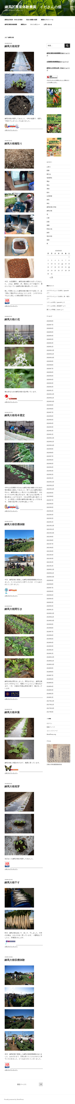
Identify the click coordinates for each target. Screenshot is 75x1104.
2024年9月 (50, 405)
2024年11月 (50, 398)
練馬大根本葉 (12, 712)
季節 (48, 181)
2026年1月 (50, 346)
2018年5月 (50, 682)
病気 (48, 199)
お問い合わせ (48, 24)
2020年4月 (50, 598)
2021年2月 (50, 562)
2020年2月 (50, 606)
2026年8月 (50, 321)
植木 (48, 192)
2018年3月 (50, 690)
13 (62, 264)
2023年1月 (50, 478)
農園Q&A (24, 24)
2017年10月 (50, 708)
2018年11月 (50, 661)
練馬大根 (49, 210)
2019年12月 (50, 613)
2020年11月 (50, 573)
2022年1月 (50, 522)
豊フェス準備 (51, 309)
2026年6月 (50, 328)
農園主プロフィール (47, 19)
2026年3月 (50, 339)
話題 (48, 221)
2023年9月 (50, 449)
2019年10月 (50, 620)
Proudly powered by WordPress (14, 1099)
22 (69, 267)
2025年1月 (50, 390)
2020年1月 (50, 609)
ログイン (49, 723)
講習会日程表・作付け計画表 (13, 19)
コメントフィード (52, 731)
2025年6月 (50, 372)
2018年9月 (50, 668)
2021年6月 (50, 547)
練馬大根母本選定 (14, 415)
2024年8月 (50, 409)
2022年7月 (50, 500)
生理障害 (49, 196)
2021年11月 (50, 529)
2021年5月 (50, 551)
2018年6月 (50, 679)
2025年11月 (50, 354)
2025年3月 (50, 383)
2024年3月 (50, 427)
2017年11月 (50, 704)
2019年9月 (50, 624)
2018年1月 (50, 697)
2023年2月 (50, 474)
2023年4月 (50, 467)
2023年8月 (50, 452)
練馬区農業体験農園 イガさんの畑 (33, 7)
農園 (48, 225)
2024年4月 (50, 423)
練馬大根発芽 (12, 46)
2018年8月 (50, 672)
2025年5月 (50, 376)
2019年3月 (50, 646)
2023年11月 (50, 441)
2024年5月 (50, 419)
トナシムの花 (51, 302)
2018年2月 (50, 693)
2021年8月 (50, 540)
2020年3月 (50, 602)
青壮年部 (49, 236)
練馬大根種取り (13, 143)
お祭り (49, 167)
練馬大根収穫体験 (14, 524)
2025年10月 (50, 357)
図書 (48, 170)
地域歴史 (49, 178)
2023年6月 (50, 460)
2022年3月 (50, 514)
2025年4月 (50, 379)
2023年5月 (50, 463)
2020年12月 (50, 569)
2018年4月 (50, 686)
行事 (48, 218)
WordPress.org (51, 734)
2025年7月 (50, 368)
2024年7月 (50, 412)
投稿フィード (51, 727)
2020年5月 (50, 595)
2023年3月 (50, 471)
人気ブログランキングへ (11, 130)
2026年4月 (50, 335)
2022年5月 (50, 507)
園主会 (49, 174)
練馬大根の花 (12, 319)
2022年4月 (50, 511)
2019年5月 (50, 639)
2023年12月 (50, 438)
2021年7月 (50, 544)
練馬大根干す (12, 882)
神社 (48, 203)
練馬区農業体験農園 (11, 24)
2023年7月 (50, 456)
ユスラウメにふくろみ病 (54, 290)
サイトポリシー (35, 24)
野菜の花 (49, 229)
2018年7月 (50, 675)
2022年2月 (50, 518)
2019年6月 (50, 635)
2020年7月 (50, 587)
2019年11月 (50, 617)
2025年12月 (50, 350)
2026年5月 (50, 332)
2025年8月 (50, 365)
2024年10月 (50, 401)
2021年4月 (50, 555)
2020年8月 (50, 584)
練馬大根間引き (13, 609)
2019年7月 (50, 631)
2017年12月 (50, 701)
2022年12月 (50, 482)
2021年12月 (50, 525)
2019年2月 (50, 650)
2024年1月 (50, 434)
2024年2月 (50, 430)
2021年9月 (50, 536)
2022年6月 (50, 503)
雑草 (48, 232)
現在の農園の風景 (31, 19)
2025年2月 (50, 387)
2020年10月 (50, 577)
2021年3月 (50, 558)
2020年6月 (50, 591)
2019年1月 (50, 653)
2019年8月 (50, 628)
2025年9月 (50, 361)
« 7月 (51, 277)
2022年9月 (50, 493)
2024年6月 (50, 416)
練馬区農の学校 (51, 207)
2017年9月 (50, 712)
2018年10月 (50, 664)
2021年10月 (50, 533)
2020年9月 (50, 580)
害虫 (48, 185)
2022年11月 (50, 485)
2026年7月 (50, 325)
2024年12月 (50, 394)
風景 (48, 240)
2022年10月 (50, 489)
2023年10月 (50, 445)
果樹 (48, 189)
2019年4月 (50, 642)
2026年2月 (50, 343)
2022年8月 (50, 496)
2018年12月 (50, 657)
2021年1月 (50, 566)
